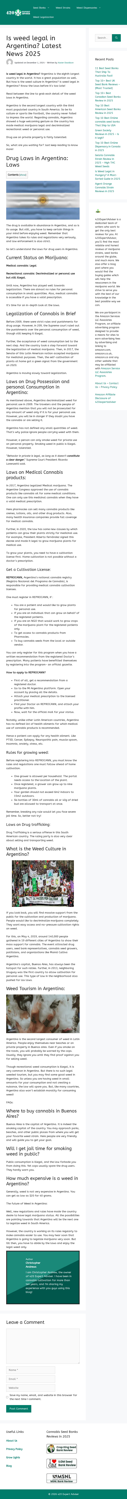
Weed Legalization (43, 17)
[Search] (116, 38)
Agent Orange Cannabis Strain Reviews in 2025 (104, 187)
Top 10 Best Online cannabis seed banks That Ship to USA (107, 121)
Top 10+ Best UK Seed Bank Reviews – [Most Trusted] (107, 84)
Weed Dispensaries (87, 7)
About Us (100, 383)
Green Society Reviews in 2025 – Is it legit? (107, 134)
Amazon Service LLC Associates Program (107, 372)
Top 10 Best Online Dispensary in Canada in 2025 (107, 146)
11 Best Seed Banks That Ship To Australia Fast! (106, 72)
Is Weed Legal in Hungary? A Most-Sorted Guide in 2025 (107, 175)
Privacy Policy (109, 387)
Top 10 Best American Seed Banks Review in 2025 (108, 109)
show (23, 175)
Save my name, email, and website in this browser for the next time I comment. (43, 1397)
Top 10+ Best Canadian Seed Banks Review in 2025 (108, 97)
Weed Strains (63, 7)
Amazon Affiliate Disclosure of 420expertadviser (105, 398)
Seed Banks (39, 7)
